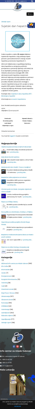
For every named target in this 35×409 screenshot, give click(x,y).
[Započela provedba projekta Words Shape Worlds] (3, 229)
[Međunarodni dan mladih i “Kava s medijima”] (3, 171)
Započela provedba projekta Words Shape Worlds (15, 223)
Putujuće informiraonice (9, 279)
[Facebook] (14, 346)
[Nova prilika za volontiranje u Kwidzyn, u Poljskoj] (3, 216)
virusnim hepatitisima (19, 99)
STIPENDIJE (4, 306)
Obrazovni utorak (7, 300)
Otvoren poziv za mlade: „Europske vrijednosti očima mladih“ (16, 190)
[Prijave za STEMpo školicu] (3, 206)
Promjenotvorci (6, 276)
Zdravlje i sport (5, 22)
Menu (31, 14)
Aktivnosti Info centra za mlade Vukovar (14, 263)
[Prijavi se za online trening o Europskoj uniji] (3, 251)
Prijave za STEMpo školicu (9, 202)
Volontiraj (4, 283)
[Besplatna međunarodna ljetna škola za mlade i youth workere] (3, 241)
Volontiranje (5, 309)
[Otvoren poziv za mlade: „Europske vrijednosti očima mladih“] (3, 196)
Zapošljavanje (6, 319)
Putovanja (4, 303)
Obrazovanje (5, 296)
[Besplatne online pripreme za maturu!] (3, 182)
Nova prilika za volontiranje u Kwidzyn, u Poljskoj (16, 212)
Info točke (4, 266)
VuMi (2, 286)
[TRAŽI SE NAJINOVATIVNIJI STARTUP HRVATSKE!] (3, 151)
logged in (13, 136)
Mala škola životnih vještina (10, 157)
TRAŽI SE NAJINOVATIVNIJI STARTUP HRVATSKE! (16, 147)
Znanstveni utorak (7, 289)
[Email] (21, 346)
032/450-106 (10, 1)
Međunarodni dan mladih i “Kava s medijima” (16, 167)
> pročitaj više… (14, 152)
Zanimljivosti (5, 313)
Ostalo (3, 273)
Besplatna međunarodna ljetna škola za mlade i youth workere (17, 236)
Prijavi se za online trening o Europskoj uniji (15, 247)
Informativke (5, 270)
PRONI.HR (17, 406)
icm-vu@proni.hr (22, 1)
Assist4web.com (12, 399)
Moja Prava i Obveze (8, 293)
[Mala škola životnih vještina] (3, 161)
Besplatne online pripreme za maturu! (14, 177)
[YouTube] (17, 346)
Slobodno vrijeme (7, 315)
